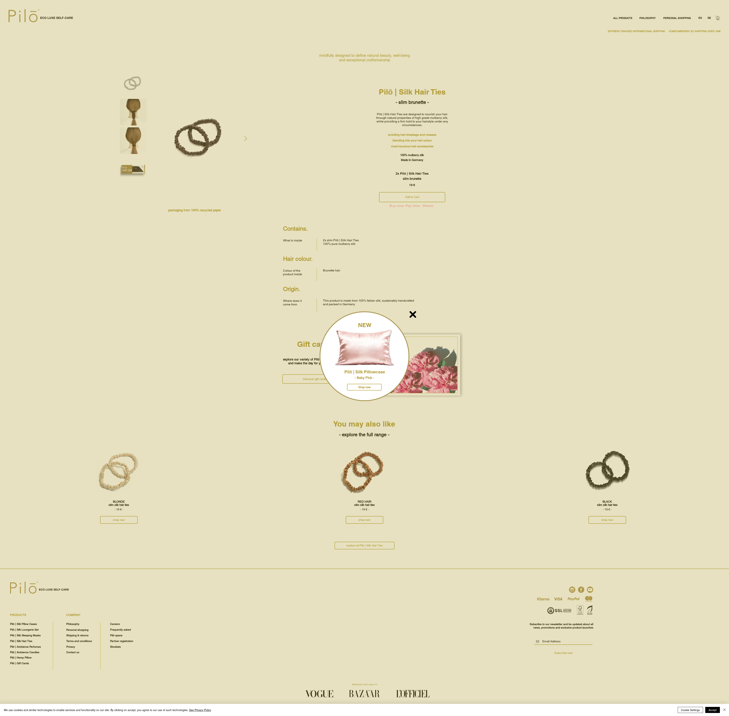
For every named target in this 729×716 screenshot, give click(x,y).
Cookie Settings (690, 710)
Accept (712, 710)
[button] (412, 314)
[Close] (724, 710)
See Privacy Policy (200, 710)
